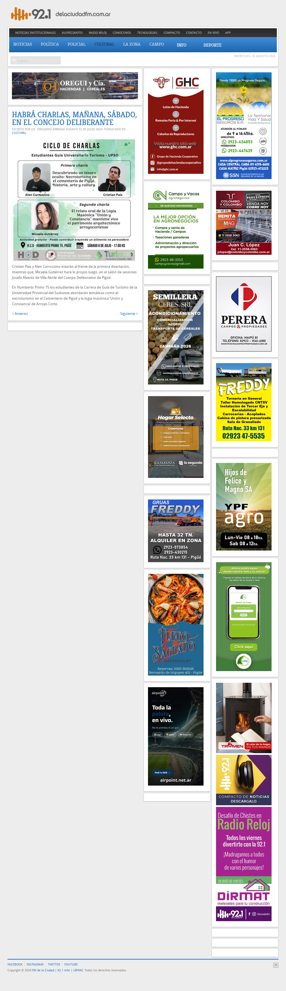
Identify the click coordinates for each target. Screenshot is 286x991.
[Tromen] (244, 752)
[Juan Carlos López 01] (244, 253)
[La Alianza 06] (176, 477)
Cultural (19, 133)
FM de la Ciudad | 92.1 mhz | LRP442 (57, 970)
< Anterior (20, 314)
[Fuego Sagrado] (176, 674)
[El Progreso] (244, 178)
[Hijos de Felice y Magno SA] (244, 549)
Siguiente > (129, 314)
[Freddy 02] (244, 440)
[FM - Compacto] (244, 804)
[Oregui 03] (75, 98)
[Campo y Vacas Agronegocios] (176, 267)
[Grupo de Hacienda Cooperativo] (176, 172)
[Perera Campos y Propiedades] (244, 350)
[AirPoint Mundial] (176, 784)
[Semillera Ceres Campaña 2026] (176, 383)
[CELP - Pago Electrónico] (244, 670)
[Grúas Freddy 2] (176, 561)
